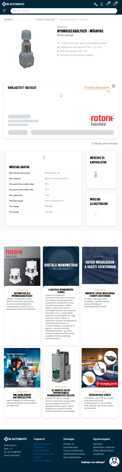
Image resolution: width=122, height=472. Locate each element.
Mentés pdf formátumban (106, 143)
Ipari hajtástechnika (72, 457)
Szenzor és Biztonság (73, 450)
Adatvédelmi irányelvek (104, 447)
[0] (107, 4)
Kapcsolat (97, 444)
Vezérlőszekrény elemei (74, 454)
